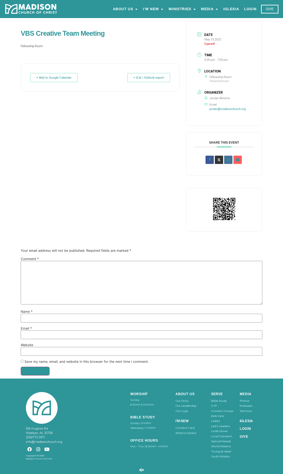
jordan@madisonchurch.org (227, 109)
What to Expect (185, 433)
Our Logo (181, 411)
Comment (30, 258)
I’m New (151, 9)
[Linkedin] (228, 160)
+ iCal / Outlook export (148, 77)
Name (27, 311)
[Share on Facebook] (210, 160)
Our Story (182, 400)
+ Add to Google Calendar (53, 77)
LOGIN (250, 9)
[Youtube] (47, 449)
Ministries (180, 9)
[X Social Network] (219, 160)
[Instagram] (38, 449)
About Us (123, 9)
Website (27, 345)
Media (207, 9)
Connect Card (185, 427)
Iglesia (231, 9)
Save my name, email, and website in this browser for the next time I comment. (86, 361)
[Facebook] (29, 449)
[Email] (237, 160)
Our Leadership (185, 405)
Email (26, 328)
